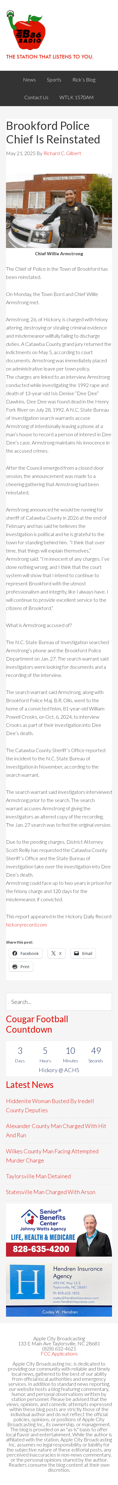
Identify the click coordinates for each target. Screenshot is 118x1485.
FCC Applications (59, 1353)
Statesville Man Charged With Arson (50, 1191)
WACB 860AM (59, 35)
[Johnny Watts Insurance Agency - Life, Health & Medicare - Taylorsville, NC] (59, 1230)
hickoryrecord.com (26, 924)
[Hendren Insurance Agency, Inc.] (59, 1290)
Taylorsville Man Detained (38, 1176)
